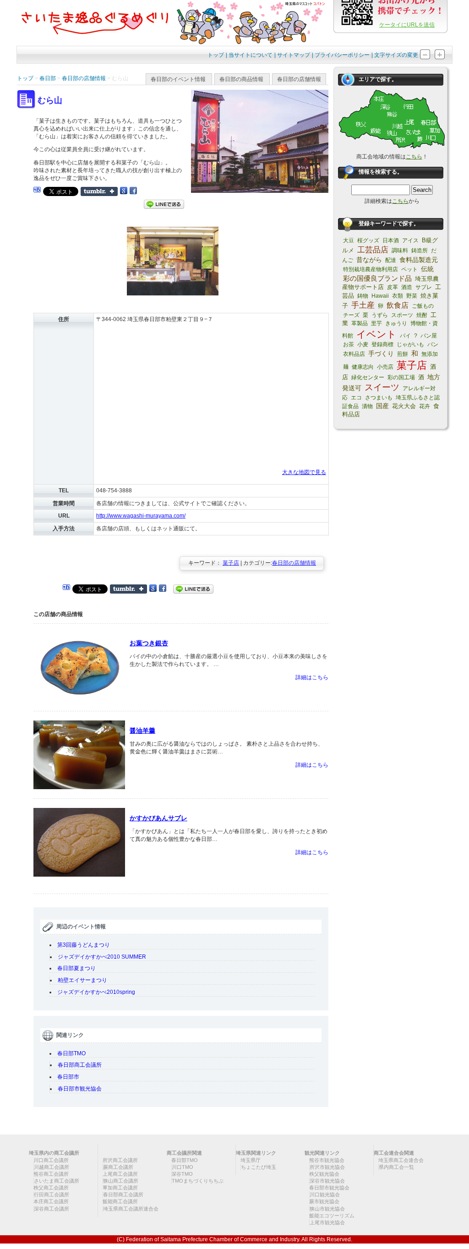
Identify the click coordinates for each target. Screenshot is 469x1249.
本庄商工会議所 (51, 1201)
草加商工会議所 (120, 1187)
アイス (410, 240)
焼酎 (421, 315)
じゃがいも (410, 344)
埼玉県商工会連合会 (401, 1160)
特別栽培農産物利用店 (370, 269)
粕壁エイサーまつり (82, 980)
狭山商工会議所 (120, 1181)
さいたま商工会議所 (56, 1181)
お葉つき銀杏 (149, 643)
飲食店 (398, 305)
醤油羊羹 (142, 730)
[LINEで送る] (164, 204)
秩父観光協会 (324, 1174)
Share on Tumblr (99, 191)
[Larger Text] (440, 58)
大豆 (348, 240)
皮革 (392, 287)
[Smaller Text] (425, 58)
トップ (215, 55)
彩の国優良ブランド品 (377, 278)
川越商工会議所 (51, 1167)
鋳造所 (419, 250)
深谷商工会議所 (51, 1208)
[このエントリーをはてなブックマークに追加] (37, 191)
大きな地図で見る (304, 472)
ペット (409, 269)
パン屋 (428, 336)
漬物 (367, 406)
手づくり (381, 353)
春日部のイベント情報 (178, 79)
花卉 (424, 406)
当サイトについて (251, 55)
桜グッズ (368, 240)
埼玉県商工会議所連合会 (130, 1208)
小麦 (362, 344)
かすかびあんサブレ (158, 818)
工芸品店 (372, 249)
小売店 (385, 367)
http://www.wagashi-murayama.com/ (140, 516)
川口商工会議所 (51, 1160)
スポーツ (402, 315)
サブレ (423, 287)
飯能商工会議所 (120, 1201)
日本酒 (390, 240)
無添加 (429, 354)
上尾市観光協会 (327, 1222)
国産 (382, 405)
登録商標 (382, 344)
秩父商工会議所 (51, 1187)
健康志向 (363, 367)
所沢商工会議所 (120, 1160)
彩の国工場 (401, 377)
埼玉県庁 (250, 1160)
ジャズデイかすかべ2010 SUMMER (105, 957)
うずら (379, 315)
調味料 (400, 250)
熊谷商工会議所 (51, 1174)
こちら (414, 156)
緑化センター (367, 377)
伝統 (427, 269)
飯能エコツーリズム (331, 1215)
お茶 (348, 344)
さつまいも (379, 397)
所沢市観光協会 (327, 1167)
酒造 (406, 287)
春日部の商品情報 (241, 79)
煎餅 (402, 354)
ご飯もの (423, 306)
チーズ (351, 315)
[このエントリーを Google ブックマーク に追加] (123, 191)
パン (432, 344)
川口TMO (182, 1167)
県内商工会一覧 (396, 1167)
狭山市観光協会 (327, 1208)
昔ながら (369, 259)
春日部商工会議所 (80, 1065)
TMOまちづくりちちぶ (198, 1181)
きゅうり (396, 323)
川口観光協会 (325, 1194)
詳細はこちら (311, 677)
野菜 (411, 296)
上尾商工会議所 (120, 1174)
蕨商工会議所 (118, 1167)
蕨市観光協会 (324, 1201)
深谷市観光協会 (327, 1181)
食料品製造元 (418, 259)
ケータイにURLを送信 (407, 25)
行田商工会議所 (51, 1194)
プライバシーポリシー (342, 55)
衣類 (397, 296)
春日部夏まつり (76, 968)
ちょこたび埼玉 (258, 1167)
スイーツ (382, 387)
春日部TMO (71, 1053)
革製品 (359, 323)
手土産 (363, 305)
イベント (376, 334)
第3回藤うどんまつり (83, 945)
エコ (356, 397)
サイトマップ (293, 55)
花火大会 (404, 406)
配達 (390, 260)
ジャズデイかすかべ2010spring (96, 992)
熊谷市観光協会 (326, 1160)
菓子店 (231, 563)
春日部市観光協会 (80, 1088)
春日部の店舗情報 (299, 79)
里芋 (376, 323)
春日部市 (68, 1077)
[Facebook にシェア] (133, 191)
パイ (405, 336)
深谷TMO (182, 1174)
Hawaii (380, 296)
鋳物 (362, 296)
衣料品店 (354, 354)
